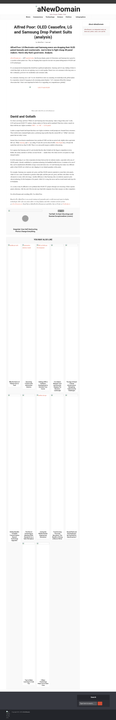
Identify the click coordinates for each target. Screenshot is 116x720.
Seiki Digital (59, 143)
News (28, 17)
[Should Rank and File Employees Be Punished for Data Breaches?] (71, 462)
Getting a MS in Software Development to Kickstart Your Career (43, 385)
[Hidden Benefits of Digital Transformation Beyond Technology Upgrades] (14, 462)
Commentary (38, 17)
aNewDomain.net (15, 58)
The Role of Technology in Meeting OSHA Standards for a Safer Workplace (29, 535)
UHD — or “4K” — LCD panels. (41, 125)
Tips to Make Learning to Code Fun (29, 681)
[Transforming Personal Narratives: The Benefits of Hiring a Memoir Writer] (57, 462)
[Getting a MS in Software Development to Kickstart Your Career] (43, 312)
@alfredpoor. (66, 204)
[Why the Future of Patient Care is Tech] (14, 312)
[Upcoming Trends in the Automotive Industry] (28, 312)
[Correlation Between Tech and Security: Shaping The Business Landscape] (57, 312)
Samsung (22, 143)
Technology (50, 17)
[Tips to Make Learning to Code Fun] (28, 610)
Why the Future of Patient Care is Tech (14, 383)
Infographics (81, 17)
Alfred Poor (40, 42)
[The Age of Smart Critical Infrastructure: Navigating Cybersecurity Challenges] (71, 312)
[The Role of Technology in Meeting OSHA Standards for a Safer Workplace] (28, 462)
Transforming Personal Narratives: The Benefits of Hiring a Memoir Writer (57, 535)
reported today (30, 58)
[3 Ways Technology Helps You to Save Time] (43, 610)
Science (60, 17)
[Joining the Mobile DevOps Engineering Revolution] (43, 462)
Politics (69, 17)
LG (29, 143)
